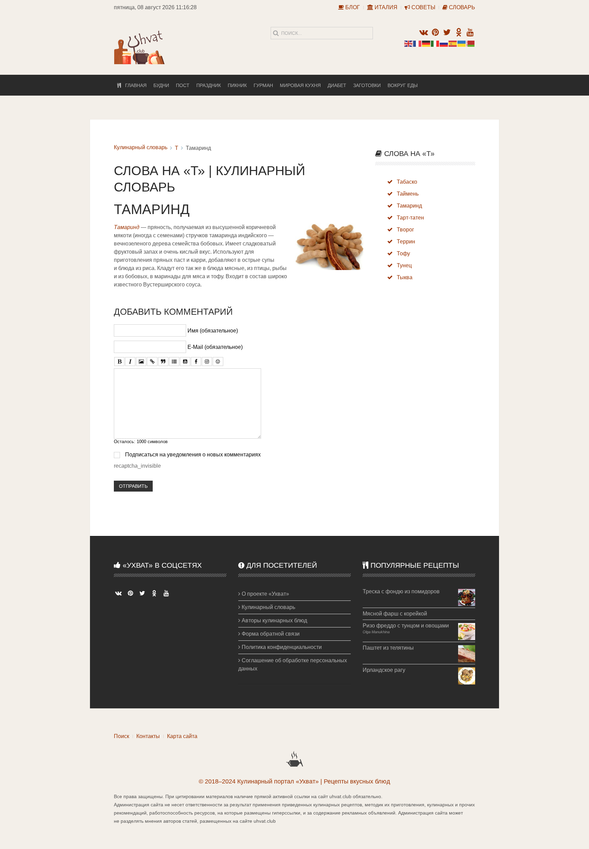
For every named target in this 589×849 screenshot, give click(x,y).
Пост (183, 85)
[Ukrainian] (461, 43)
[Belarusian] (470, 43)
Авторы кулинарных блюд (273, 620)
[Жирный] (119, 361)
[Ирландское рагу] (466, 675)
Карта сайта (182, 736)
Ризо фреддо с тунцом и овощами (406, 625)
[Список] (174, 361)
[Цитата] (163, 361)
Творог (405, 229)
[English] (408, 43)
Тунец (404, 265)
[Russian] (444, 43)
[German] (426, 43)
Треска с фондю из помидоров (401, 591)
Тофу (403, 253)
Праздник (208, 85)
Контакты (148, 736)
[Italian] (435, 43)
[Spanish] (453, 43)
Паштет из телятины (388, 648)
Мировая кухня (300, 85)
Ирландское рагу (384, 670)
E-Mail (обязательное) (215, 347)
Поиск (121, 736)
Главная (134, 85)
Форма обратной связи (270, 634)
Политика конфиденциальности (281, 647)
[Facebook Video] (196, 361)
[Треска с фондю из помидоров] (466, 597)
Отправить (133, 486)
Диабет (337, 85)
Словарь (461, 7)
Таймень (408, 194)
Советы (422, 7)
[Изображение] (141, 361)
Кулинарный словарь (140, 147)
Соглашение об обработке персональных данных (292, 664)
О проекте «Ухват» (264, 594)
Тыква (404, 277)
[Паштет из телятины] (466, 653)
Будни (161, 85)
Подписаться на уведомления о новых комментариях (193, 454)
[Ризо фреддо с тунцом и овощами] (466, 631)
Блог (352, 7)
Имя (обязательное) (212, 331)
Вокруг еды (403, 85)
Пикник (237, 85)
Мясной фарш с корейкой (395, 614)
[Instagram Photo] (207, 361)
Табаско (407, 182)
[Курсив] (130, 361)
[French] (417, 43)
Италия (385, 7)
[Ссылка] (152, 361)
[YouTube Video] (185, 361)
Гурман (263, 85)
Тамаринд (409, 206)
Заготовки (367, 85)
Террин (406, 241)
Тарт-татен (410, 218)
